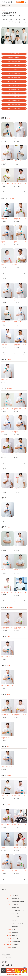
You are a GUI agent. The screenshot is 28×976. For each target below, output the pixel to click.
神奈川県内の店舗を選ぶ (14, 57)
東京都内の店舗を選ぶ (14, 53)
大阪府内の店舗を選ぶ (14, 108)
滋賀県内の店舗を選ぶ (14, 100)
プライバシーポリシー (7, 957)
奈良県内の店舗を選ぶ (14, 96)
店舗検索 (19, 1)
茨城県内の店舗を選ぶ (14, 73)
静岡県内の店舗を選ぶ (14, 77)
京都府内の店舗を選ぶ (14, 93)
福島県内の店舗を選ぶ (14, 85)
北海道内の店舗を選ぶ (14, 89)
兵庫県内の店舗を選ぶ (14, 104)
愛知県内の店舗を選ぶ (14, 81)
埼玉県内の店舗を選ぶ (14, 69)
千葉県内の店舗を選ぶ (14, 61)
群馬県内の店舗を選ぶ (14, 65)
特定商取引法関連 (6, 954)
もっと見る (14, 192)
